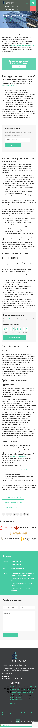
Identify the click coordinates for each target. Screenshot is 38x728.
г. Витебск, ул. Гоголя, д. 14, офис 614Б (22, 692)
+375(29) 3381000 (11, 9)
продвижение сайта (15, 713)
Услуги (17, 19)
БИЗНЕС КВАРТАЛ (8, 19)
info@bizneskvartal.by (18, 700)
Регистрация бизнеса (26, 19)
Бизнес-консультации (11, 508)
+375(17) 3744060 (11, 6)
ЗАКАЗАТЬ (19, 66)
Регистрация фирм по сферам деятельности (15, 21)
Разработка (5, 713)
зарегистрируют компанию (18, 456)
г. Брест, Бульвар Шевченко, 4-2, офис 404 (23, 689)
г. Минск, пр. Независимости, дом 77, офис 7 (24, 687)
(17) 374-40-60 (16, 695)
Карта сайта (13, 703)
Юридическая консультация (13, 497)
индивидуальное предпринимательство (23, 45)
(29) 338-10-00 (16, 697)
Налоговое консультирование (13, 503)
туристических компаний (9, 85)
